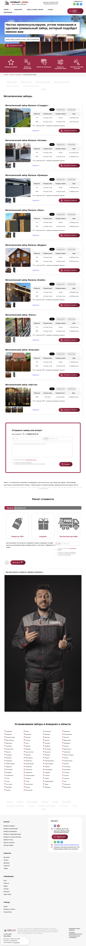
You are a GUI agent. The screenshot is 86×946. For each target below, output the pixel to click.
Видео (6, 886)
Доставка (6, 857)
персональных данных (31, 459)
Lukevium (72, 930)
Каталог (6, 9)
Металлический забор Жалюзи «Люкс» (24, 210)
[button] (4, 64)
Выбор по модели (11, 67)
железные (9, 802)
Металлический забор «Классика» (22, 350)
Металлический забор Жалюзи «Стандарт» (26, 105)
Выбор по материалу (44, 67)
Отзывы (50, 9)
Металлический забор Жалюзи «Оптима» (26, 140)
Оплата (6, 860)
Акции (5, 906)
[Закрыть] (27, 938)
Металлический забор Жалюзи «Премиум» (26, 175)
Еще (44, 89)
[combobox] (46, 438)
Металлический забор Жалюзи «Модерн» (26, 245)
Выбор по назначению (27, 67)
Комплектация (71, 109)
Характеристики (61, 109)
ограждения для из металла (15, 806)
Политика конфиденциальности (75, 933)
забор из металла (26, 82)
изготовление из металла (62, 82)
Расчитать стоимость (70, 130)
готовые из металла (12, 86)
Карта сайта (7, 894)
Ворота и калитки (9, 842)
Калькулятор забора (16, 45)
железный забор (11, 82)
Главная (6, 74)
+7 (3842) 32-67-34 (77, 1)
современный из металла (31, 86)
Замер (6, 868)
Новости (6, 883)
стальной (55, 802)
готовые (74, 806)
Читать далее (43, 488)
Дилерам (6, 863)
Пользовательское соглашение (74, 936)
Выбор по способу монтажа (77, 67)
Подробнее (16, 942)
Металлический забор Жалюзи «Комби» (25, 280)
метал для (45, 802)
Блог (5, 880)
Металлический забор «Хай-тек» (21, 385)
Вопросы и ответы (9, 909)
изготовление (66, 802)
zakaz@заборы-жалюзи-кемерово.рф (66, 845)
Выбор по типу (8, 839)
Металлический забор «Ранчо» (20, 315)
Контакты (6, 891)
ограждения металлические (46, 806)
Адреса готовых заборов (35, 9)
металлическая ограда (43, 82)
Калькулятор (18, 9)
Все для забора (8, 845)
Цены (52, 109)
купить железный (32, 802)
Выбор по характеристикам (60, 67)
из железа (20, 802)
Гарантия (6, 865)
